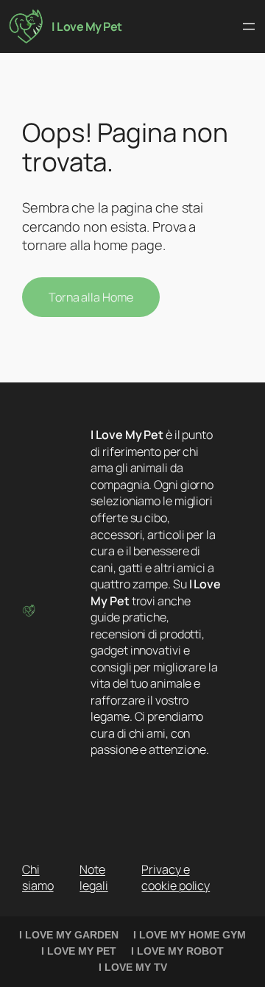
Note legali (93, 877)
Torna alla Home (91, 297)
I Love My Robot (177, 951)
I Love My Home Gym (189, 935)
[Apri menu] (249, 26)
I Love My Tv (133, 967)
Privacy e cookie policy (175, 877)
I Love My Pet (87, 26)
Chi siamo (38, 877)
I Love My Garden (69, 935)
